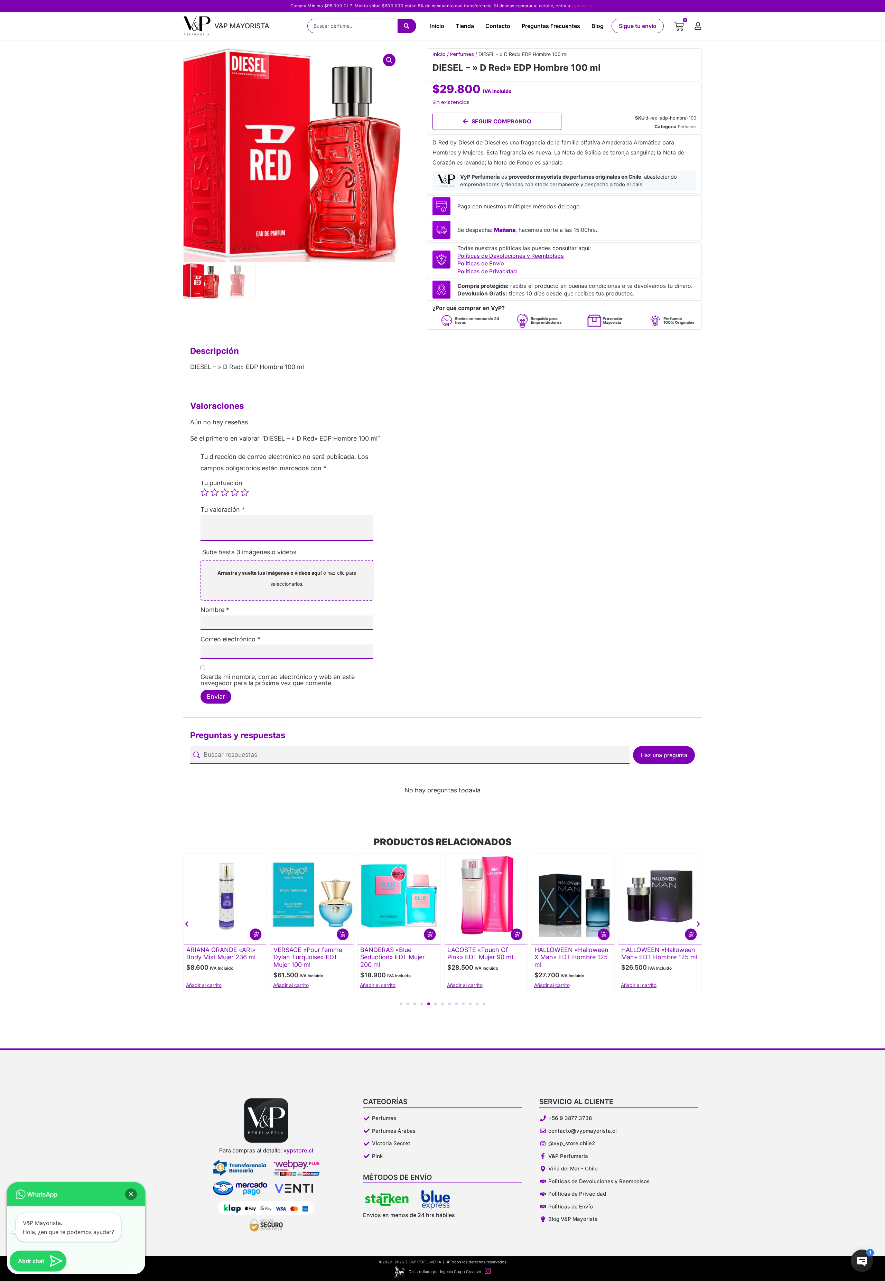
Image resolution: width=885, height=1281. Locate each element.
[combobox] (352, 26)
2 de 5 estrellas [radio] (215, 492)
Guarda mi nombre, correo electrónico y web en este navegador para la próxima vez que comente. (278, 680)
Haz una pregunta (664, 755)
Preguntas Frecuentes (551, 25)
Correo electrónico (230, 639)
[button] (389, 60)
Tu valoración (223, 510)
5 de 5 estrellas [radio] (245, 492)
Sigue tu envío (637, 25)
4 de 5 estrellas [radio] (235, 492)
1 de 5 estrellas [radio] (205, 492)
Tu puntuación (221, 483)
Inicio (437, 25)
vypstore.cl (583, 5)
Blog (597, 25)
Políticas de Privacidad (487, 271)
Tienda (465, 25)
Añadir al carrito (204, 985)
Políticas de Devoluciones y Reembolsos (510, 255)
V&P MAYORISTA (241, 26)
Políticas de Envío (480, 263)
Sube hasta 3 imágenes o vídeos (249, 552)
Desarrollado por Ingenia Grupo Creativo (445, 1271)
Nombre (215, 610)
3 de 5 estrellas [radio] (225, 492)
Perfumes (462, 54)
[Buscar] (407, 26)
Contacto (497, 25)
